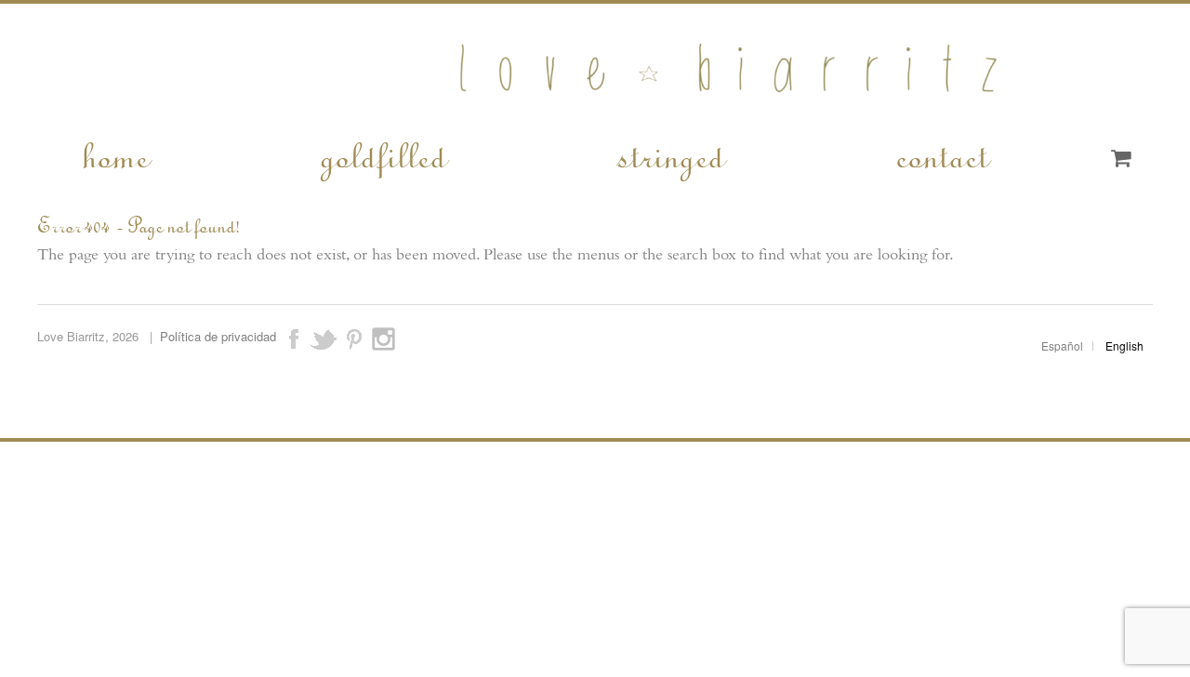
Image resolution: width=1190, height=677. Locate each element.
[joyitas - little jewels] (595, 104)
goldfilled (382, 154)
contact (940, 154)
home (114, 154)
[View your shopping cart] (1121, 158)
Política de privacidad (218, 336)
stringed (669, 154)
